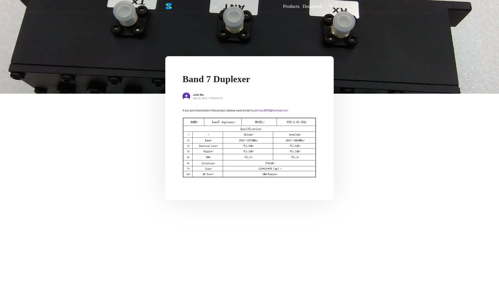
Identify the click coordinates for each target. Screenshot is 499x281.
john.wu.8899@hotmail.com (271, 110)
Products (216, 98)
